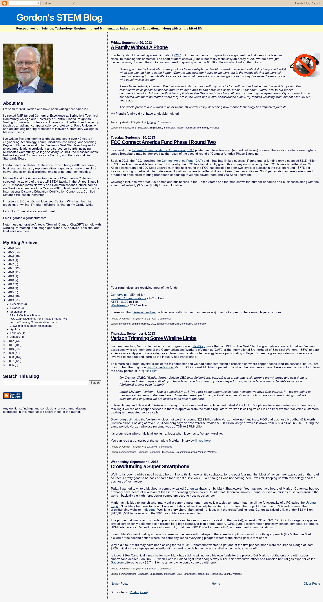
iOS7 (177, 55)
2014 (11, 296)
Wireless (215, 127)
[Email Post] (173, 446)
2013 (11, 300)
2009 (11, 352)
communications (127, 127)
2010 (11, 349)
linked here (203, 440)
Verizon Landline (144, 312)
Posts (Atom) (139, 592)
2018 (11, 280)
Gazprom (117, 562)
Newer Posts (119, 583)
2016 (11, 288)
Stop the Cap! (147, 371)
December (17, 304)
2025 (11, 252)
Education (143, 127)
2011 (11, 345)
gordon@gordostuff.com (29, 218)
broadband (125, 323)
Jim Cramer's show (160, 367)
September (17, 311)
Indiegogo (149, 509)
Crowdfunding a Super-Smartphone (150, 466)
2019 (11, 276)
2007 (11, 361)
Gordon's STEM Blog (59, 17)
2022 (11, 264)
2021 (11, 268)
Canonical (191, 488)
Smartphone (190, 574)
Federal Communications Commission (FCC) (163, 150)
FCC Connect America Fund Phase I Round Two (163, 142)
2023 (11, 260)
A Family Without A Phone (139, 47)
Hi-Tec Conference (40, 165)
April (13, 329)
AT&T (114, 301)
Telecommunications (186, 452)
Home (216, 583)
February (16, 333)
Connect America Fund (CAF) (182, 160)
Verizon (202, 452)
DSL (153, 323)
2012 (11, 341)
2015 (11, 292)
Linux (179, 574)
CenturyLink (119, 294)
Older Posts (312, 583)
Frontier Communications (128, 298)
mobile (180, 127)
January (15, 336)
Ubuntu (227, 574)
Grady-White (84, 204)
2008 (11, 357)
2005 (11, 365)
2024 (11, 256)
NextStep (198, 346)
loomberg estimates (126, 419)
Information (169, 127)
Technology (203, 127)
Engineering (156, 127)
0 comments (164, 122)
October (15, 308)
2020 (11, 272)
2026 (11, 248)
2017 (11, 284)
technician (190, 127)
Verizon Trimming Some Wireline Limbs (153, 338)
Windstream (119, 305)
